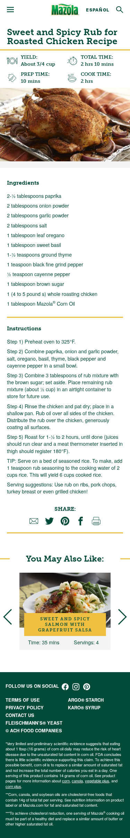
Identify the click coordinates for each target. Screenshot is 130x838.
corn (66, 780)
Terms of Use (23, 700)
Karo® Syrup (84, 707)
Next (119, 617)
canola (77, 780)
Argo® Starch (86, 700)
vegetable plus (97, 780)
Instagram (75, 686)
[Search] (119, 9)
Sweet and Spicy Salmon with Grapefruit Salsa (65, 624)
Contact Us (20, 715)
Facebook (65, 686)
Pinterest (86, 686)
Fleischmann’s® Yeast (34, 723)
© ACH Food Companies (34, 730)
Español (97, 9)
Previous (11, 617)
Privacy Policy (25, 707)
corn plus (13, 786)
